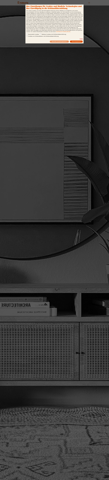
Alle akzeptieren (76, 41)
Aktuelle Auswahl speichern (59, 41)
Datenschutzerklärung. (63, 31)
